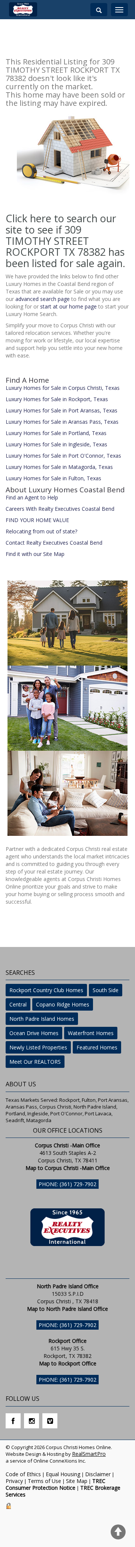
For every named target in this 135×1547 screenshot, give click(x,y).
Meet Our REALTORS (35, 1061)
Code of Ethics (23, 1474)
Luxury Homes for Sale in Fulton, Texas (53, 478)
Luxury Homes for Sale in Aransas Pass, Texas (62, 421)
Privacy (14, 1480)
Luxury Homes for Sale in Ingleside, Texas (56, 444)
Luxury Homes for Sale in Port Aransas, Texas (61, 410)
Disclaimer (98, 1474)
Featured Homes (96, 1047)
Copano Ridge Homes (62, 1004)
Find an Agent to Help (32, 497)
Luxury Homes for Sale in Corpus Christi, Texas (63, 387)
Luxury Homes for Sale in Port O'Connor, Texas (63, 455)
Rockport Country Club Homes (46, 990)
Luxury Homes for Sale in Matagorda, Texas (59, 466)
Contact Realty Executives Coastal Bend (54, 542)
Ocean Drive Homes (33, 1033)
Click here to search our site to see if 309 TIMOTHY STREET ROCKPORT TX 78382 (61, 235)
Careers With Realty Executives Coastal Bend (60, 508)
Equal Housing (63, 1474)
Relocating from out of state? (41, 531)
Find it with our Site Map (35, 553)
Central (18, 1004)
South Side (105, 990)
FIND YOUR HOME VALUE (37, 520)
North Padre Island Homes (41, 1018)
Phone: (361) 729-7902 (67, 1184)
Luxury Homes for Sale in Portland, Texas (56, 433)
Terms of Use (44, 1480)
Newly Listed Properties (38, 1047)
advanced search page (42, 298)
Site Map (76, 1480)
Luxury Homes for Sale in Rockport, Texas (57, 399)
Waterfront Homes (91, 1033)
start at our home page (68, 306)
